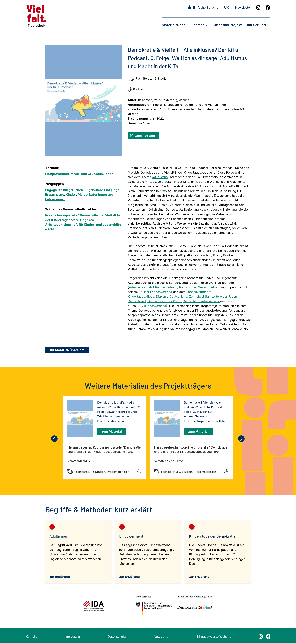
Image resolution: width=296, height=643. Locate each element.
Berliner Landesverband (155, 292)
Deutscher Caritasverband (201, 301)
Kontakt (31, 636)
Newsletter (243, 7)
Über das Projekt (228, 25)
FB (268, 7)
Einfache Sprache (205, 7)
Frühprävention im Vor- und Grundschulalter (79, 174)
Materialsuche (174, 25)
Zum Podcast (145, 135)
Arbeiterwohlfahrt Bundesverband (153, 287)
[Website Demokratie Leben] (194, 605)
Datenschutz (117, 636)
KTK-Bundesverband (151, 306)
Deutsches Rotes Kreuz (164, 301)
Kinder (71, 194)
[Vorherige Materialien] (54, 438)
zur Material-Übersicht (67, 350)
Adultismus (160, 177)
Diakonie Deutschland (171, 296)
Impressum (72, 636)
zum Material (112, 431)
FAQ (227, 7)
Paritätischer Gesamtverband (199, 287)
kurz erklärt (256, 25)
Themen (198, 25)
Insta (258, 7)
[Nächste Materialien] (241, 438)
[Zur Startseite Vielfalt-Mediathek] (36, 15)
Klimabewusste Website (214, 636)
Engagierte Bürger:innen (64, 190)
